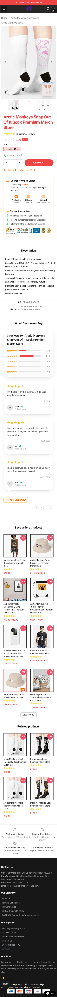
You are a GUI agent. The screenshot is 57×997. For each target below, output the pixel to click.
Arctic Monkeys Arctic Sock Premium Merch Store (13, 806)
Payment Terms (9, 932)
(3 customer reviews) (25, 134)
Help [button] (51, 993)
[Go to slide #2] (28, 105)
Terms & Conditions (11, 903)
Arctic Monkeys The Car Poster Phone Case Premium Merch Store (14, 653)
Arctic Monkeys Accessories (25, 18)
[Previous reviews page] (36, 507)
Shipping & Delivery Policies (14, 928)
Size (5, 144)
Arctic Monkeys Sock (12, 22)
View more (28, 715)
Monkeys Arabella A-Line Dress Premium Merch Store (15, 563)
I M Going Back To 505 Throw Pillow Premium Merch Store (40, 697)
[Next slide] (51, 62)
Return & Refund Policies (13, 937)
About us (6, 899)
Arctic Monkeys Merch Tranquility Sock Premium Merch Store (15, 762)
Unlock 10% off (5, 984)
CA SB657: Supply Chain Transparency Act (21, 915)
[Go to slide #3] (44, 105)
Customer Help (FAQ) (11, 945)
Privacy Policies (9, 907)
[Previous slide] (6, 62)
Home (4, 18)
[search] (48, 9)
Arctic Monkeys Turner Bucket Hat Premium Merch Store (40, 563)
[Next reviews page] (50, 507)
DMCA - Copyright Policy (13, 911)
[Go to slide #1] (13, 105)
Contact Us (7, 941)
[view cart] (53, 9)
